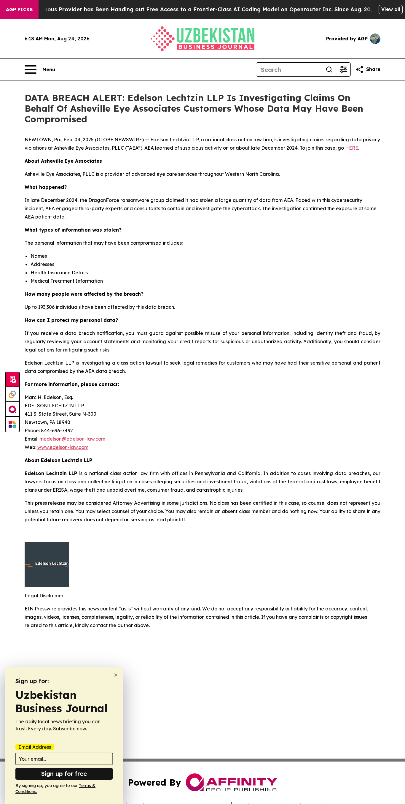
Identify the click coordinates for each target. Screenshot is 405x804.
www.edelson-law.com (62, 447)
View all (390, 9)
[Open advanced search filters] (343, 69)
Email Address (34, 747)
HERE (351, 148)
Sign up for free (64, 773)
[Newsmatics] (12, 424)
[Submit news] (12, 379)
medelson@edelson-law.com (72, 439)
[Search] (329, 69)
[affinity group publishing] (12, 409)
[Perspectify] (12, 394)
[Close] (116, 675)
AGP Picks (19, 9)
